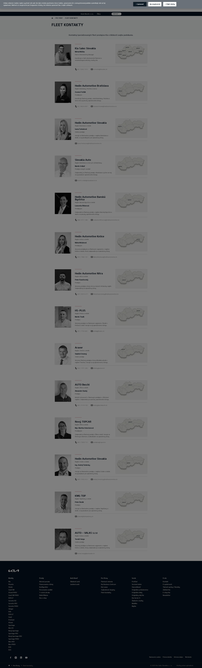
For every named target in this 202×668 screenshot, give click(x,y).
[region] (101, 4)
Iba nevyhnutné (155, 4)
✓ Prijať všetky (170, 4)
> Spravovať (140, 4)
